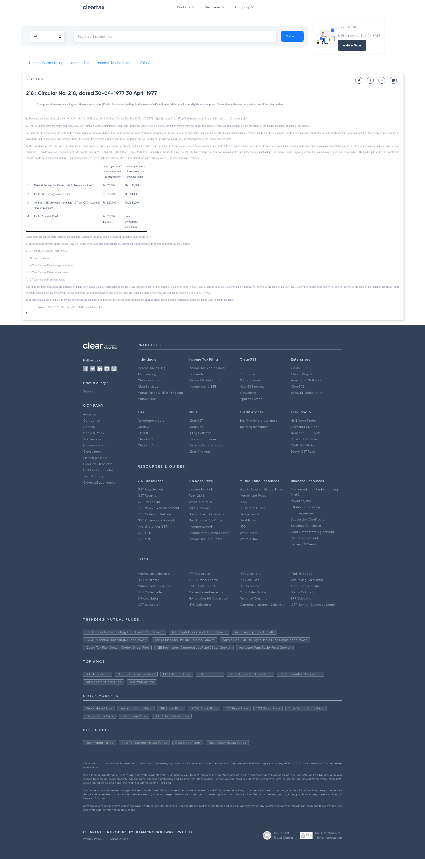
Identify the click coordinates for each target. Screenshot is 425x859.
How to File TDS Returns (206, 514)
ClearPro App (147, 445)
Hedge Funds (249, 514)
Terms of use (119, 839)
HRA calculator (250, 573)
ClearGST (298, 368)
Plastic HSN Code (304, 439)
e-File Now (352, 45)
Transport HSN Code (306, 433)
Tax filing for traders (254, 427)
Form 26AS (196, 495)
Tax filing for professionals (258, 420)
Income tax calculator (154, 573)
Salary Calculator (303, 592)
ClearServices (148, 386)
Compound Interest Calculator (262, 604)
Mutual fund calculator (154, 586)
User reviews (92, 439)
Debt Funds (248, 520)
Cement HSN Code (305, 427)
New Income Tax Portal (205, 520)
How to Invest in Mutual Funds (262, 489)
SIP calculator (148, 598)
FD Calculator (250, 586)
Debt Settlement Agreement (312, 532)
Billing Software (200, 433)
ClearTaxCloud (148, 439)
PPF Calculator (200, 573)
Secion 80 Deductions (205, 380)
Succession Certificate (308, 519)
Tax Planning (147, 374)
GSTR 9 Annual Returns (154, 514)
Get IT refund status (306, 586)
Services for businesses (206, 445)
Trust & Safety (93, 476)
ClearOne (196, 427)
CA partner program (152, 420)
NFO (243, 526)
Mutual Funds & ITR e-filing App (160, 392)
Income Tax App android (207, 368)
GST (243, 368)
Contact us (91, 420)
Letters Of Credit (303, 544)
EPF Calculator (301, 598)
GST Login (247, 374)
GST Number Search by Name (313, 604)
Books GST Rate (303, 451)
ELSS (243, 501)
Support (89, 391)
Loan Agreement (303, 513)
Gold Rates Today (253, 592)
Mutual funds (147, 399)
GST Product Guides (98, 470)
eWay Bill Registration (307, 392)
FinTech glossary (95, 457)
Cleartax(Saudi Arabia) (99, 482)
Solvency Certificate (306, 525)
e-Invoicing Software (306, 380)
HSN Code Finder (303, 420)
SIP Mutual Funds (252, 508)
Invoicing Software (202, 439)
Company (242, 7)
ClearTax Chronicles (97, 464)
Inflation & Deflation (305, 507)
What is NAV (249, 539)
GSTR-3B (144, 539)
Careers (89, 427)
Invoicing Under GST (152, 526)
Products (183, 7)
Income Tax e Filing (152, 368)
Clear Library (92, 451)
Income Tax (197, 374)
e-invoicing (248, 392)
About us (89, 414)
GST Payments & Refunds (156, 520)
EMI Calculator (148, 580)
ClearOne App (199, 451)
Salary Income (199, 508)
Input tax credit (251, 399)
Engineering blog (95, 445)
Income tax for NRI (202, 386)
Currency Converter (254, 598)
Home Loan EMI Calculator (208, 598)
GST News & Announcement (158, 508)
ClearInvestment (150, 380)
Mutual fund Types (253, 495)
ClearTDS (298, 386)
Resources (212, 7)
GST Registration (150, 489)
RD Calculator (250, 580)
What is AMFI (249, 532)
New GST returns (252, 386)
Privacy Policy (92, 839)
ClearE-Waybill (301, 374)
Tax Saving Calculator (307, 580)
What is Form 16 (200, 501)
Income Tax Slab (201, 489)
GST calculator (149, 604)
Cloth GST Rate (302, 445)
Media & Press (93, 433)
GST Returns (147, 495)
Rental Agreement (304, 538)
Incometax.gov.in (201, 526)
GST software (250, 380)
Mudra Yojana (301, 501)
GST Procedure (149, 501)
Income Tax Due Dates (205, 539)
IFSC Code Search (202, 586)
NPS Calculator (200, 604)
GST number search (203, 580)
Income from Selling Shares (209, 532)
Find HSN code (301, 573)
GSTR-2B (144, 532)
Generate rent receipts (206, 592)
